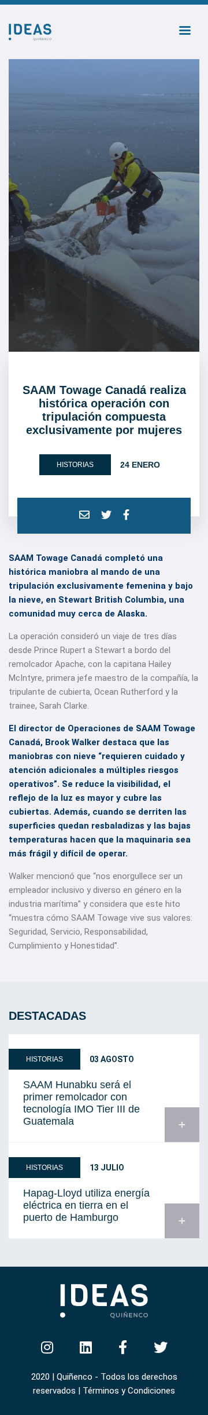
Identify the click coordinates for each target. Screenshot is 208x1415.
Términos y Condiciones (129, 1390)
